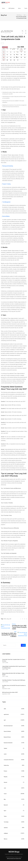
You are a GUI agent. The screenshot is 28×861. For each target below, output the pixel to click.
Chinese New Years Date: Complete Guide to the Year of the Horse (13, 660)
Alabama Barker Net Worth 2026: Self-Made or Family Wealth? (13, 674)
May (14, 799)
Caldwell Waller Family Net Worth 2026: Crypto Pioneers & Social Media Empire (14, 667)
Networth (14, 805)
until (10, 618)
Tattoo (14, 816)
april (14, 720)
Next (15, 631)
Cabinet (14, 748)
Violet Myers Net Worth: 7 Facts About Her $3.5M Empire (13, 680)
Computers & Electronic (14, 759)
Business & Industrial (14, 742)
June (14, 788)
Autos (19, 8)
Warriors (14, 838)
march (14, 793)
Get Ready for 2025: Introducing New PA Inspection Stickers (9, 635)
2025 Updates (11, 8)
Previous (14, 624)
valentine (14, 827)
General (14, 782)
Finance (14, 771)
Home (3, 8)
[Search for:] (11, 645)
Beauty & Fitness (14, 737)
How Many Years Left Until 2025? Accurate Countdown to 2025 (14, 686)
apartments (14, 714)
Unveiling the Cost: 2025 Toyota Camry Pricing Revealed (19, 627)
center (14, 754)
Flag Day (14, 776)
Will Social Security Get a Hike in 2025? (10, 692)
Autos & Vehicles (14, 731)
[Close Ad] (14, 860)
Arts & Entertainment (14, 725)
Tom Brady (14, 821)
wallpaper (14, 833)
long (8, 618)
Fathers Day (14, 765)
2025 (5, 618)
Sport (14, 810)
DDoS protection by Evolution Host (14, 858)
